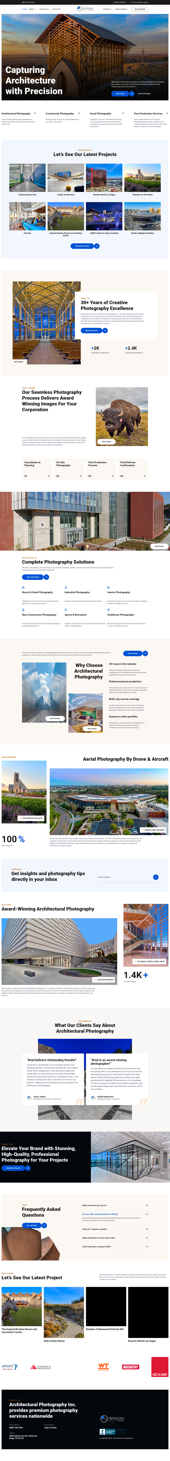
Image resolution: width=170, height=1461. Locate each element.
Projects (57, 9)
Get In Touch (140, 9)
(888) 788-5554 (120, 2)
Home (24, 9)
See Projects (18, 362)
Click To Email (29, 2)
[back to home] (85, 9)
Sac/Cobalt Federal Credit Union (150, 961)
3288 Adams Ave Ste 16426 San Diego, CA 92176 (23, 1437)
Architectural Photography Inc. (123, 1438)
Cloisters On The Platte (32, 818)
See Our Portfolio (144, 94)
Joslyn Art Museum (105, 980)
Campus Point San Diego (154, 830)
